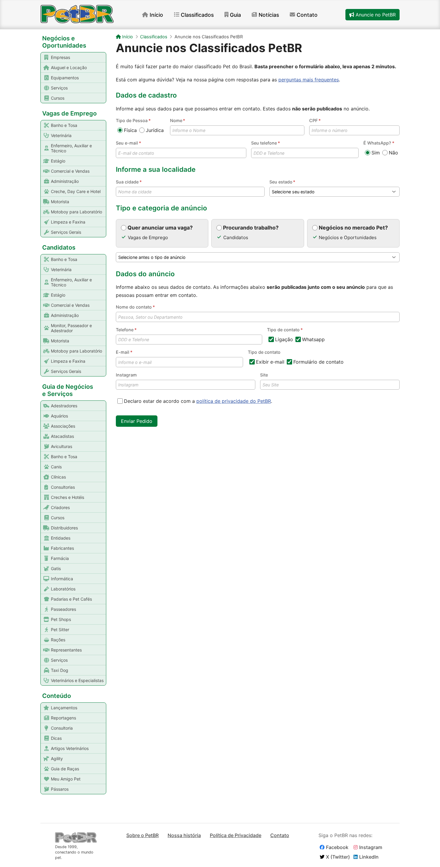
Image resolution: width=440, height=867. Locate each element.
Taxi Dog (59, 670)
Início (156, 15)
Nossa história (184, 835)
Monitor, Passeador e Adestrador (71, 328)
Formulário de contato (318, 362)
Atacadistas (62, 436)
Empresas (60, 57)
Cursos (57, 98)
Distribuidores (64, 527)
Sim (375, 153)
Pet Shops (61, 619)
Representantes (66, 649)
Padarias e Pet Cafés (71, 599)
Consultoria (62, 728)
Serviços (59, 87)
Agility (57, 758)
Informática (62, 578)
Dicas (56, 738)
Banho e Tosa (64, 125)
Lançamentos (64, 707)
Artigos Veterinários (70, 748)
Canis (56, 466)
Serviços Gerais (66, 232)
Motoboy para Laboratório (76, 211)
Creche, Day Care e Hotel (76, 191)
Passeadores (63, 609)
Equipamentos (65, 77)
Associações (63, 426)
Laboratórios (63, 588)
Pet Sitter (60, 629)
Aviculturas (61, 446)
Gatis (56, 568)
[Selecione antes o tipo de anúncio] (258, 257)
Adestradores (64, 405)
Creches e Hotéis (67, 497)
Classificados (197, 15)
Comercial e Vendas (70, 171)
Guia (235, 15)
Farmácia (60, 558)
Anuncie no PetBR (375, 15)
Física (130, 130)
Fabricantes (62, 548)
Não (393, 153)
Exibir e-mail (270, 362)
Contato (307, 15)
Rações (58, 639)
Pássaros (60, 789)
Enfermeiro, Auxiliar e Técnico (71, 148)
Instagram (126, 374)
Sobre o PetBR (142, 835)
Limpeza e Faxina (68, 221)
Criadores (60, 507)
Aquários (59, 415)
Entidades (60, 537)
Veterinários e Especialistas (77, 680)
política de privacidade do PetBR (233, 401)
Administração (65, 181)
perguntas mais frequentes (308, 80)
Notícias (269, 15)
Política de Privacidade (235, 835)
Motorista (60, 201)
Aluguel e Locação (69, 67)
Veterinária (61, 135)
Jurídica (155, 130)
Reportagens (63, 717)
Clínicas (58, 476)
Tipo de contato (264, 352)
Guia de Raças (65, 768)
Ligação (284, 339)
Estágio (58, 160)
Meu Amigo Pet (66, 778)
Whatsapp (313, 339)
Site (264, 374)
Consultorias (63, 487)
